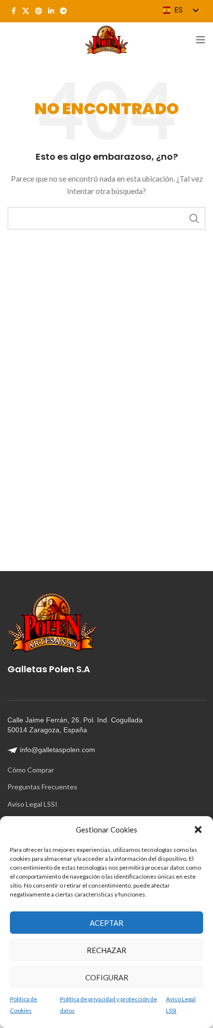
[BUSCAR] (194, 218)
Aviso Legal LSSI (32, 804)
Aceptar (106, 922)
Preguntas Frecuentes (42, 786)
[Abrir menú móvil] (201, 40)
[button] (198, 830)
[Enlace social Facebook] (13, 11)
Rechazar (106, 950)
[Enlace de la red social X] (25, 11)
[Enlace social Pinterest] (38, 11)
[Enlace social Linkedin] (51, 11)
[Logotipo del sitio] (106, 39)
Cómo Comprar (30, 770)
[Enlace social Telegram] (63, 11)
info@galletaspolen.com (57, 750)
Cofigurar (106, 977)
